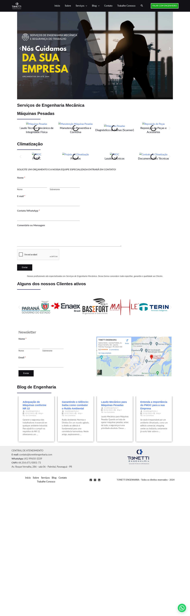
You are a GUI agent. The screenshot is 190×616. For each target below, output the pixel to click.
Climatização (30, 144)
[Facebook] (91, 480)
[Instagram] (95, 480)
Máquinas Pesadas (36, 113)
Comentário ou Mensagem (31, 225)
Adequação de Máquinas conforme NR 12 (34, 405)
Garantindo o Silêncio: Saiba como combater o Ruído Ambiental (75, 405)
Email (22, 357)
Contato (108, 6)
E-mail (21, 196)
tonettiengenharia (32, 411)
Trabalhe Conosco (126, 6)
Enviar (25, 267)
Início (57, 6)
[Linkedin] (99, 480)
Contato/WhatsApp (28, 211)
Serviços (80, 6)
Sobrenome (55, 189)
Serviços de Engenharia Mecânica (50, 105)
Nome (21, 178)
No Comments (31, 415)
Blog (94, 6)
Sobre (68, 6)
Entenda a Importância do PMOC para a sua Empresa (153, 405)
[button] (85, 5)
